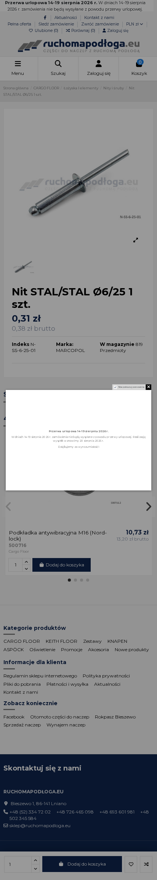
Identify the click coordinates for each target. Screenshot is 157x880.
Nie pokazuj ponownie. (132, 386)
